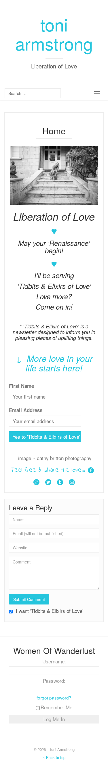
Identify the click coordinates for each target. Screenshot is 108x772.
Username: (54, 661)
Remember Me (56, 707)
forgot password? (54, 697)
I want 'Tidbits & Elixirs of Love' (48, 610)
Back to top (55, 757)
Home (54, 130)
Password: (54, 680)
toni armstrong (54, 33)
